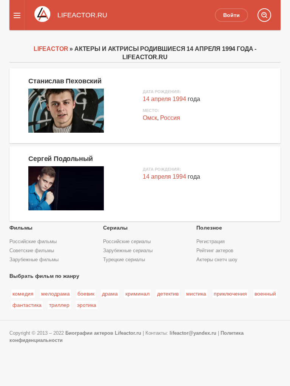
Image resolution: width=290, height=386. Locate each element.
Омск (150, 118)
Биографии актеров (89, 333)
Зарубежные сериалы (128, 250)
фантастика (27, 305)
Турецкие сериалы (124, 259)
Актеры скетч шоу (217, 259)
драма (110, 294)
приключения (230, 294)
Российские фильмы (33, 241)
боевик (85, 294)
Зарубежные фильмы (34, 259)
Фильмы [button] (20, 228)
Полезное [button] (209, 228)
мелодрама (55, 294)
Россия (170, 118)
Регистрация (210, 241)
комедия (23, 294)
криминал (137, 294)
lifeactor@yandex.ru (193, 333)
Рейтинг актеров (214, 250)
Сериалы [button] (115, 228)
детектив (168, 294)
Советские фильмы (31, 250)
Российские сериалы (127, 241)
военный (265, 294)
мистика (196, 294)
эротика (86, 305)
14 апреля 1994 (164, 99)
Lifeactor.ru (128, 333)
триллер (59, 305)
